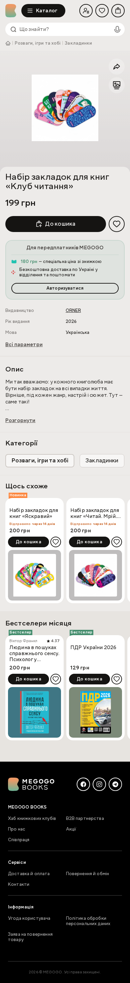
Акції (71, 829)
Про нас (16, 829)
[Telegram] (115, 784)
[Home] (13, 10)
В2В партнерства (85, 819)
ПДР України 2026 (93, 647)
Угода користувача (29, 918)
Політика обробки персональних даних (88, 921)
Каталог (46, 10)
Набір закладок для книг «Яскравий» (33, 513)
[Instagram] (99, 784)
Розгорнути (20, 420)
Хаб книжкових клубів (32, 819)
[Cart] (118, 10)
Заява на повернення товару (30, 937)
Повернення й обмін (87, 874)
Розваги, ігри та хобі (38, 43)
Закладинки (78, 43)
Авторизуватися (65, 288)
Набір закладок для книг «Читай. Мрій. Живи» (94, 513)
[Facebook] (83, 784)
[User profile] (86, 10)
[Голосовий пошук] (117, 29)
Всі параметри (24, 344)
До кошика (60, 224)
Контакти (18, 884)
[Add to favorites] (117, 224)
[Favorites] (102, 10)
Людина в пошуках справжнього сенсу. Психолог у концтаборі (34, 653)
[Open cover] (65, 108)
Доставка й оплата (29, 874)
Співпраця (18, 840)
